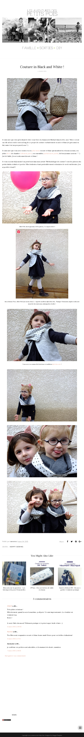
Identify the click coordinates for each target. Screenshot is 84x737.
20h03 (9, 606)
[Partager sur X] (71, 541)
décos (9, 153)
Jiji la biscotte (56, 364)
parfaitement (49, 153)
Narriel (10, 632)
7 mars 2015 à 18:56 (14, 651)
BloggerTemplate (57, 735)
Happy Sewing (16, 547)
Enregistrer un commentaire (15, 656)
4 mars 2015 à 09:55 (14, 627)
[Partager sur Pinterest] (76, 541)
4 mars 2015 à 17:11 (14, 639)
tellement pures (26, 153)
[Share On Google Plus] (80, 541)
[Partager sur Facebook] (67, 541)
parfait (56, 153)
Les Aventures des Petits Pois (36, 735)
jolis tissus (36, 151)
